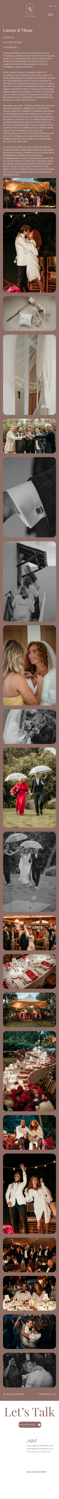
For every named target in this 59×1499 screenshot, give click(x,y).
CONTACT (6, 1462)
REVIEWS (6, 1454)
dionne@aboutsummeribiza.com (39, 1449)
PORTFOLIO (7, 1451)
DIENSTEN (7, 1448)
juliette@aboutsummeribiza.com (40, 1446)
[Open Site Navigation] (50, 14)
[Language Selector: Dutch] (52, 6)
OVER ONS (7, 1445)
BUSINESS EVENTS (9, 1456)
